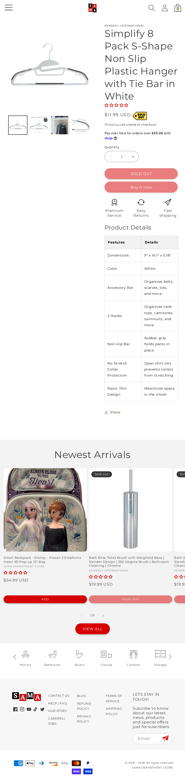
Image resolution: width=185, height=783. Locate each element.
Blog (81, 696)
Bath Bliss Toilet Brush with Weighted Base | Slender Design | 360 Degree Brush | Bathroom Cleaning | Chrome (129, 562)
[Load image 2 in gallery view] (39, 125)
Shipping (112, 124)
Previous (15, 656)
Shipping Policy (114, 711)
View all (93, 629)
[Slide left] (82, 615)
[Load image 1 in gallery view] (17, 125)
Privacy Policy (84, 719)
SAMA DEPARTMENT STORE (152, 767)
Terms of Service (114, 698)
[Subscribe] (165, 738)
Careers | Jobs (56, 721)
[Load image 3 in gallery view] (60, 125)
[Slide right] (103, 615)
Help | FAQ (57, 703)
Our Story (57, 711)
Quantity (112, 147)
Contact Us (58, 695)
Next (169, 656)
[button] (151, 8)
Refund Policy (84, 706)
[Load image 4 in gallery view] (81, 125)
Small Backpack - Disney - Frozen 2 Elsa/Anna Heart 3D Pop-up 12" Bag (42, 560)
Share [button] (115, 412)
